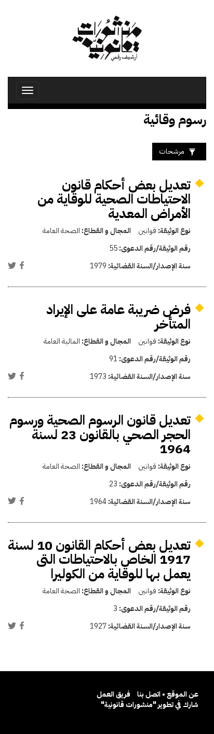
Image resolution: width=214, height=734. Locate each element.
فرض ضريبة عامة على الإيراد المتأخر (118, 317)
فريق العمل (113, 694)
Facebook (22, 265)
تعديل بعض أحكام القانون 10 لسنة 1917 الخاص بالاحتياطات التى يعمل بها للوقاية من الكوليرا (99, 559)
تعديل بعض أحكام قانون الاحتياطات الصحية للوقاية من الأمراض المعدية (114, 199)
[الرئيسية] (107, 38)
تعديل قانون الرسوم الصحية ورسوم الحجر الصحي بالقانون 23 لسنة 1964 (100, 434)
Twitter (12, 265)
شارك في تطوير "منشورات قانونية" (149, 704)
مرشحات (171, 151)
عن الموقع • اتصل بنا (167, 694)
